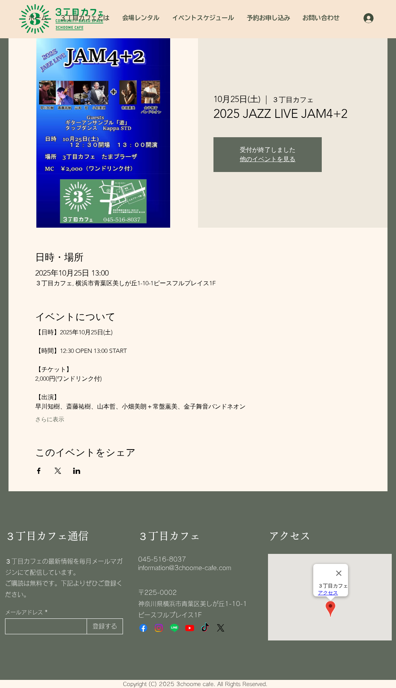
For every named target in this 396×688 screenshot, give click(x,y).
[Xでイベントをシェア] (57, 471)
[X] (220, 628)
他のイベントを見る (267, 159)
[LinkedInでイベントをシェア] (76, 471)
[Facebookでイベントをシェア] (39, 471)
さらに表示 (49, 419)
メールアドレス (24, 612)
